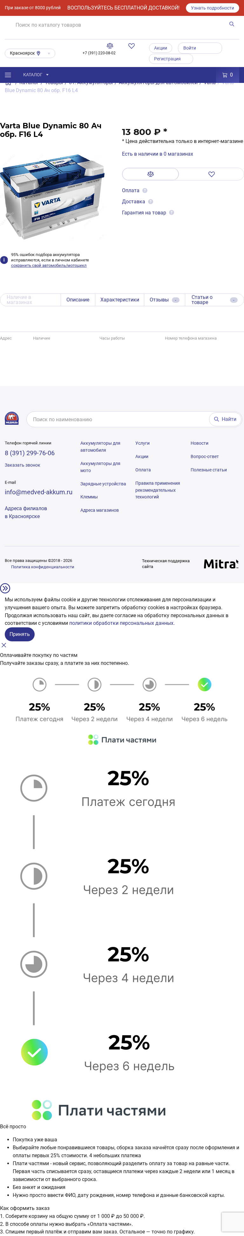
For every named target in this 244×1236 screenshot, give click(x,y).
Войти (189, 48)
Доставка (133, 202)
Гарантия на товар (144, 213)
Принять (20, 634)
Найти (229, 419)
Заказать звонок (22, 465)
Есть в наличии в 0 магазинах (157, 154)
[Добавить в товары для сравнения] (150, 174)
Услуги (142, 443)
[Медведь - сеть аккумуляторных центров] (12, 418)
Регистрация (167, 58)
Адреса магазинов (99, 510)
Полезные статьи (209, 469)
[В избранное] (211, 174)
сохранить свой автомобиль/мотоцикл (49, 265)
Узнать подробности (212, 7)
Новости (199, 443)
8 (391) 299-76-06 (30, 453)
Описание (77, 300)
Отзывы (163, 300)
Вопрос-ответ (205, 456)
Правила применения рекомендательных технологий (157, 490)
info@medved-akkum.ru (38, 492)
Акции (160, 48)
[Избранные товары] (133, 46)
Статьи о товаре (213, 299)
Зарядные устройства (103, 483)
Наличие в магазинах (19, 299)
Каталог (33, 74)
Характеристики (119, 300)
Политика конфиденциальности (42, 566)
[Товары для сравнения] (111, 46)
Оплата (131, 190)
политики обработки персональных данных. (122, 623)
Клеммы (89, 496)
